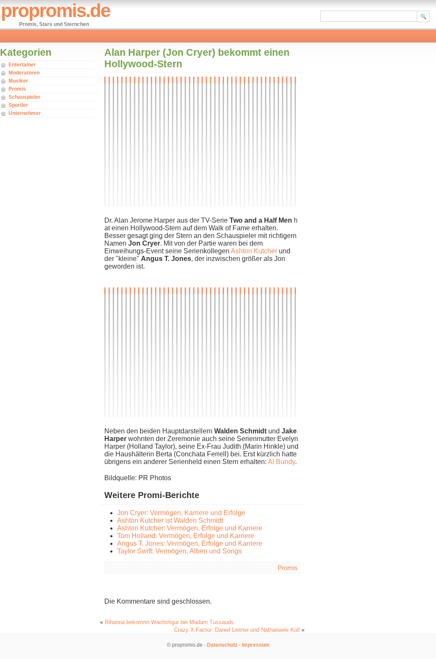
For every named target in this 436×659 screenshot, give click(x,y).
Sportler (18, 105)
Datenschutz (222, 645)
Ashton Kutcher (254, 251)
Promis (17, 89)
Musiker (18, 81)
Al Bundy (281, 461)
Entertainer (22, 65)
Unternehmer (25, 113)
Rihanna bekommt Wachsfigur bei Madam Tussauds (169, 622)
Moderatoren (24, 73)
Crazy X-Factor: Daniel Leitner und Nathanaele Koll (237, 630)
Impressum (256, 645)
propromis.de (55, 10)
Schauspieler (24, 97)
